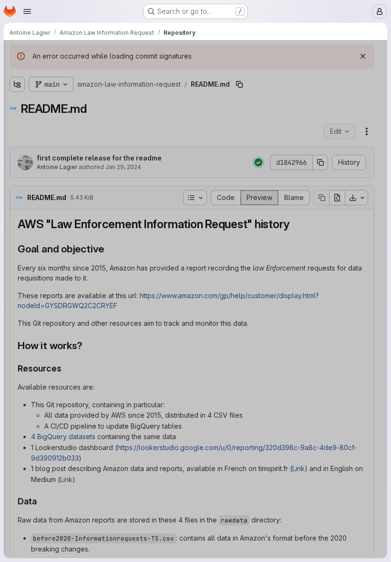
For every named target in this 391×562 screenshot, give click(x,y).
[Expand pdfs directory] (17, 89)
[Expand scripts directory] (17, 119)
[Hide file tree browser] (17, 53)
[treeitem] (79, 89)
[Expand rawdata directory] (17, 104)
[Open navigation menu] (27, 11)
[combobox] (78, 72)
